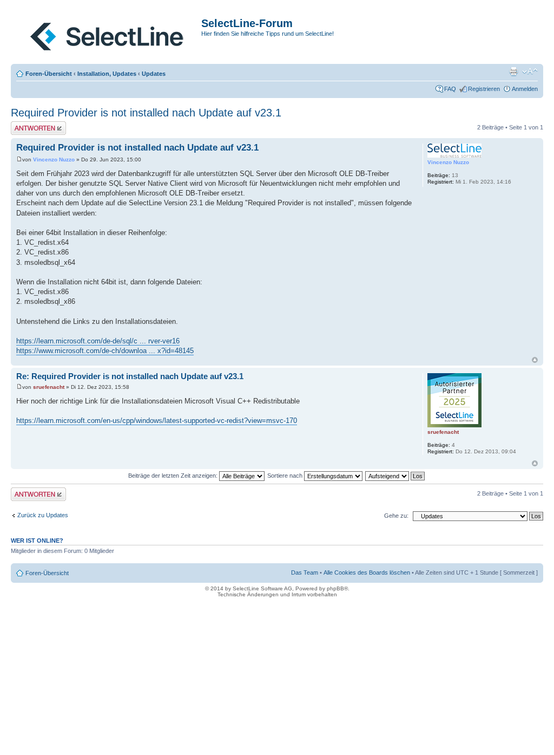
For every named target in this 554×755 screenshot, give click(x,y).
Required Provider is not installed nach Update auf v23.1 (146, 113)
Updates (154, 73)
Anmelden (525, 89)
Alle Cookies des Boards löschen (367, 572)
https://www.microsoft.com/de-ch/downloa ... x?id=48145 (105, 351)
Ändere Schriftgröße (530, 71)
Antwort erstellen (33, 124)
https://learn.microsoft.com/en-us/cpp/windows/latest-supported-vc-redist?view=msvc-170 (156, 420)
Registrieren (484, 89)
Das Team (304, 572)
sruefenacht (48, 387)
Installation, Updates (106, 73)
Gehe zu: (396, 515)
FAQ (450, 89)
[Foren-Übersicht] (107, 34)
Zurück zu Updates (42, 515)
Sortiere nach (285, 475)
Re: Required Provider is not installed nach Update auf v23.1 (129, 376)
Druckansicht (513, 71)
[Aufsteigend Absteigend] (395, 475)
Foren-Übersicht (48, 73)
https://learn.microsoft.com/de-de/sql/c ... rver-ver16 (98, 341)
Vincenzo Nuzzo (54, 159)
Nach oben (535, 360)
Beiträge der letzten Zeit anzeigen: (173, 475)
